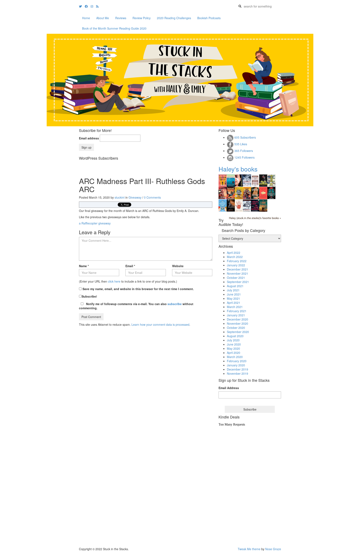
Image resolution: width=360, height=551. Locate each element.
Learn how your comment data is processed (160, 324)
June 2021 (234, 294)
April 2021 (233, 303)
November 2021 (237, 273)
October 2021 (236, 278)
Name (84, 266)
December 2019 (237, 369)
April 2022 (233, 252)
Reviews (120, 18)
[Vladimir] (255, 192)
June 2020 (234, 344)
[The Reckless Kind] (271, 192)
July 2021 (233, 290)
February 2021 (236, 311)
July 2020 (233, 340)
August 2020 (235, 336)
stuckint (120, 197)
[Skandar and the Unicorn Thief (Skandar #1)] (231, 192)
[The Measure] (239, 192)
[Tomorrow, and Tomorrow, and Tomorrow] (271, 180)
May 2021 (233, 298)
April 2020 (233, 353)
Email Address (229, 388)
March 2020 (235, 357)
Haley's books (238, 168)
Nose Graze (273, 549)
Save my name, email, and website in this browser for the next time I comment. (138, 289)
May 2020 (233, 348)
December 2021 (237, 269)
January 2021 (236, 315)
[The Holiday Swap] (223, 205)
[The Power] (239, 205)
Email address (89, 138)
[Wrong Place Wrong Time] (223, 192)
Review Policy (141, 18)
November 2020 (237, 323)
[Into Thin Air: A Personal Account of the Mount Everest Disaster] (247, 205)
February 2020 (236, 361)
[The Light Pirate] (263, 205)
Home (86, 18)
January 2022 (236, 265)
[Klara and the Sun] (263, 192)
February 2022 (236, 261)
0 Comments (152, 197)
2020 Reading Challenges (174, 18)
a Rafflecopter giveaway (95, 223)
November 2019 (237, 373)
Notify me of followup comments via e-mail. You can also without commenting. (136, 306)
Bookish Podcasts (209, 18)
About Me (102, 18)
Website (178, 266)
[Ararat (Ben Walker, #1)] (247, 180)
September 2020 (238, 332)
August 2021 (235, 286)
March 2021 (235, 307)
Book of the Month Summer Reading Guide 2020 (114, 28)
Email (130, 266)
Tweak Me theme (249, 549)
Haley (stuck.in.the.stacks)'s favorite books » (255, 218)
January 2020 (236, 365)
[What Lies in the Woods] (255, 205)
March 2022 (235, 257)
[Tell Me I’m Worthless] (263, 180)
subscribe (175, 304)
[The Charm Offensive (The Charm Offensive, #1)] (223, 180)
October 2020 (236, 328)
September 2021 (238, 282)
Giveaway (135, 197)
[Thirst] (247, 192)
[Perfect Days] (255, 180)
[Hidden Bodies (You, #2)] (231, 180)
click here (114, 281)
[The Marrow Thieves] (239, 180)
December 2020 (237, 319)
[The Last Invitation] (231, 205)
